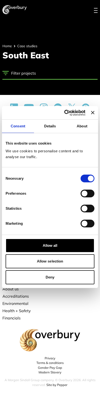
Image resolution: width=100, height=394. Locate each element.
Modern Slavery (50, 372)
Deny (50, 277)
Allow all (50, 245)
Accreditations (15, 296)
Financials (11, 318)
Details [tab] (50, 126)
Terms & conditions (50, 363)
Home (7, 46)
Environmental (15, 303)
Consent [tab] (18, 126)
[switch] (87, 193)
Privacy (50, 358)
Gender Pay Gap (50, 368)
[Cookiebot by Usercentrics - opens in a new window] (64, 113)
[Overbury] (14, 9)
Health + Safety (16, 310)
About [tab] (82, 126)
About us (10, 288)
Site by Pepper (56, 385)
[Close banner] (92, 112)
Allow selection (50, 261)
